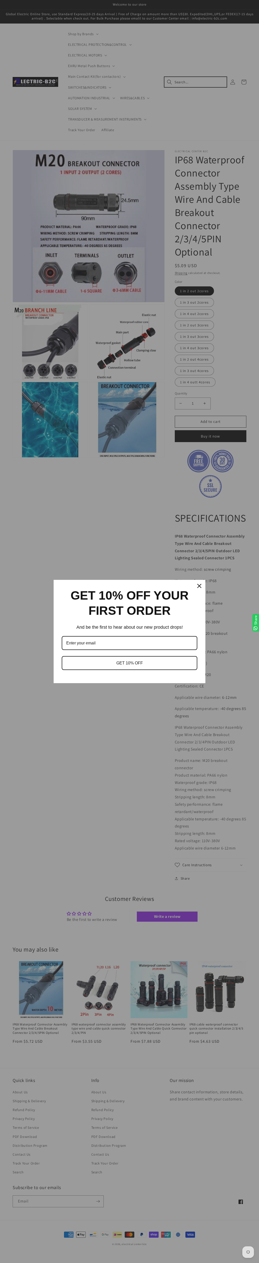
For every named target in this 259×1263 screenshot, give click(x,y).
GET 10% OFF (129, 663)
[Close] (199, 586)
